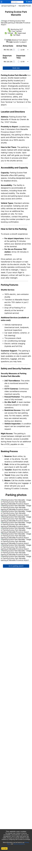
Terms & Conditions (19, 844)
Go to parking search (16, 566)
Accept (4, 848)
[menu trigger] (1, 2)
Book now (16, 68)
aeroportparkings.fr (8, 6)
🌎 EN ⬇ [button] (29, 2)
